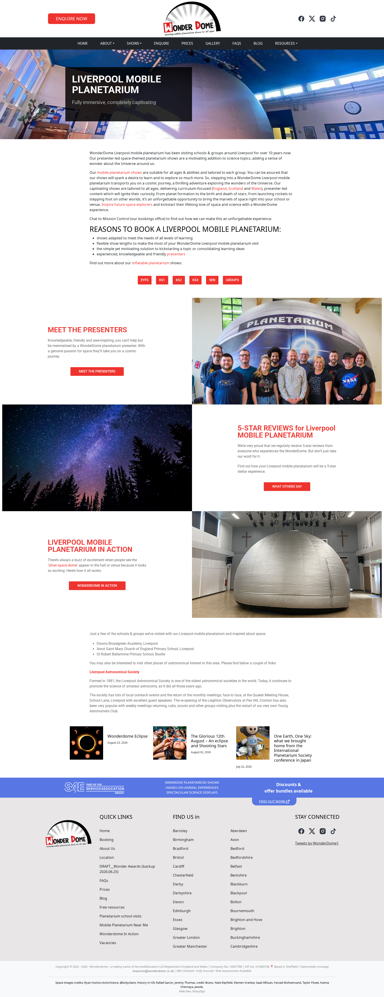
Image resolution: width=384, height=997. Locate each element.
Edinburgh (182, 910)
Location (107, 857)
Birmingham (183, 839)
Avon (234, 839)
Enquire (161, 43)
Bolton (236, 901)
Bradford (180, 848)
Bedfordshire (241, 857)
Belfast (236, 866)
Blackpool (238, 893)
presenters (176, 254)
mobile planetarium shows (119, 172)
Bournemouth (242, 910)
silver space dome (63, 565)
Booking (107, 839)
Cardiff (178, 866)
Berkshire (238, 875)
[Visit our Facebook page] (301, 19)
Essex (177, 919)
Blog (258, 43)
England (220, 188)
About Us (107, 848)
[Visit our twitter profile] (312, 19)
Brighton (237, 928)
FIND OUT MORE (272, 801)
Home (83, 43)
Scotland (235, 188)
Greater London (186, 937)
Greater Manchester (190, 946)
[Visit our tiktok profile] (333, 19)
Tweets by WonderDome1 (317, 843)
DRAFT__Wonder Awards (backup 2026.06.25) (127, 869)
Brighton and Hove (246, 919)
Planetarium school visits (121, 916)
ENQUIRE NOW (71, 19)
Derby (178, 884)
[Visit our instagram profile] (322, 19)
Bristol (178, 857)
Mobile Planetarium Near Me (124, 925)
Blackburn (239, 884)
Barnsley (180, 830)
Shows (133, 43)
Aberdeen (238, 830)
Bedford (237, 848)
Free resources (112, 907)
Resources (285, 43)
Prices (187, 43)
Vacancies (108, 942)
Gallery (213, 43)
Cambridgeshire (244, 946)
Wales (256, 188)
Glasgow (180, 928)
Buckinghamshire (245, 937)
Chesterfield (183, 875)
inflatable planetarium (150, 262)
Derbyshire (182, 893)
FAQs (236, 43)
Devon (178, 901)
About (106, 43)
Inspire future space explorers (127, 204)
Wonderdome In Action (119, 933)
